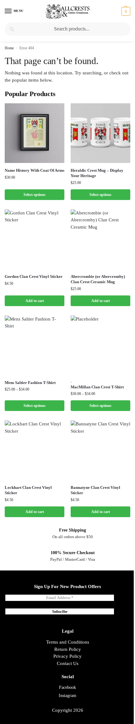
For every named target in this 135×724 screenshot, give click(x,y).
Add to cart (34, 301)
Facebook (67, 687)
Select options (35, 194)
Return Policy (67, 649)
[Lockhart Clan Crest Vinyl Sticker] (34, 450)
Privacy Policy (67, 656)
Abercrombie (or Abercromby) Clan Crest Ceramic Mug (98, 279)
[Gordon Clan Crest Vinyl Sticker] (34, 239)
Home (9, 48)
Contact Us (67, 663)
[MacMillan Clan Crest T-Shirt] (100, 345)
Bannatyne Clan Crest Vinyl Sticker (95, 490)
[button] (125, 11)
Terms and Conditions (67, 642)
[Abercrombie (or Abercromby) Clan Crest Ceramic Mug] (100, 239)
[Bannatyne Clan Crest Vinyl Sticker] (100, 450)
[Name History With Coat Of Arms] (34, 133)
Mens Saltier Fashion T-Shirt (30, 382)
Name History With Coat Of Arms (34, 170)
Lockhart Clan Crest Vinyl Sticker (28, 490)
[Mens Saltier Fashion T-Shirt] (34, 345)
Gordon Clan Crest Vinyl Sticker (33, 276)
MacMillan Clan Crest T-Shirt (97, 387)
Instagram (67, 695)
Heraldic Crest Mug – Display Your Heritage (97, 173)
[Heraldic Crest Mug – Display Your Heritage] (100, 133)
